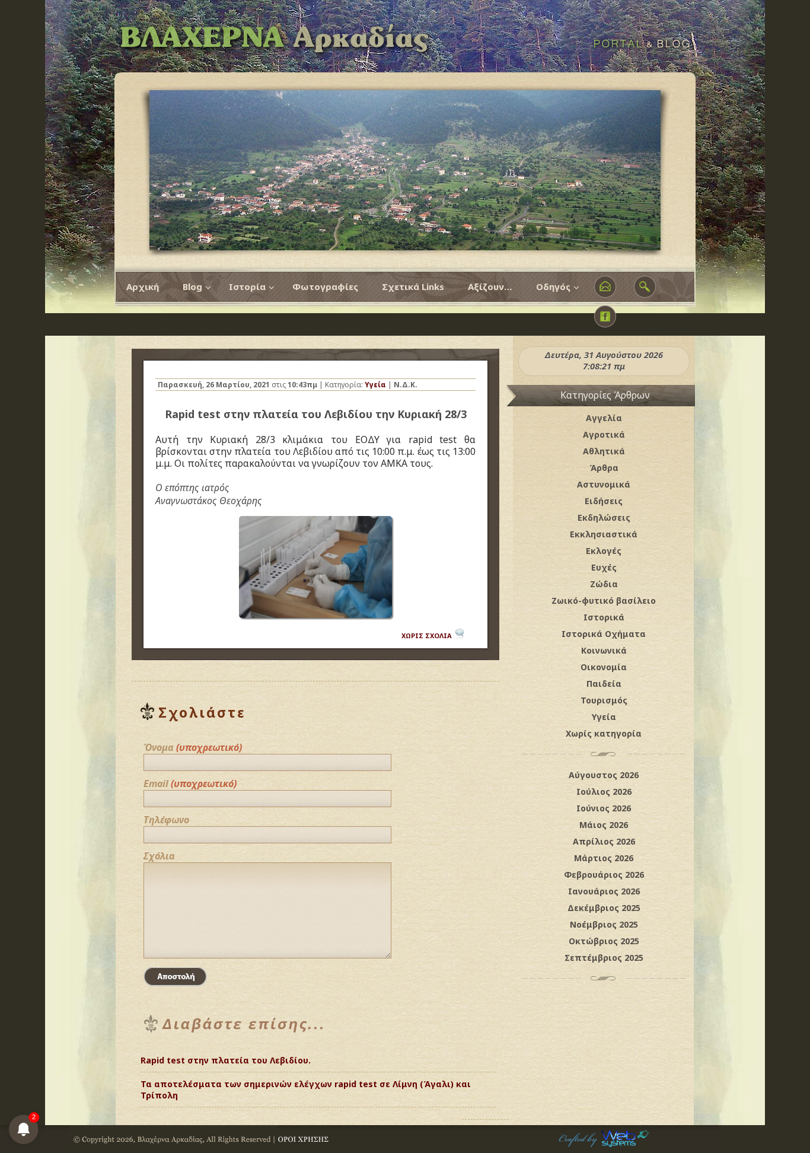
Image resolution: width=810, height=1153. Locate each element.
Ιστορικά (603, 617)
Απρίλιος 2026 (604, 841)
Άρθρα (603, 467)
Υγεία (375, 385)
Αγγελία (604, 417)
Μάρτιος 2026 (603, 858)
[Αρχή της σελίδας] (485, 1090)
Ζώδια (604, 584)
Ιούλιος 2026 (604, 791)
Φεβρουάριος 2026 (604, 874)
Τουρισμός (604, 700)
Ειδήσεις (604, 501)
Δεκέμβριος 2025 (603, 907)
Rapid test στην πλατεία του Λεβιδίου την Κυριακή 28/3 (316, 414)
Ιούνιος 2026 (603, 808)
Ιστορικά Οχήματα (604, 633)
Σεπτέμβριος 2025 (604, 957)
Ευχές (604, 567)
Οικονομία (604, 667)
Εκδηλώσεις (604, 517)
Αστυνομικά (603, 484)
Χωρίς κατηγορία (604, 733)
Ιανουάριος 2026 (604, 891)
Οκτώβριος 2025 (604, 941)
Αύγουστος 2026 (604, 775)
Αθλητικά (604, 451)
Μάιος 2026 (603, 824)
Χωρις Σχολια (426, 635)
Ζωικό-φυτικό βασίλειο (603, 600)
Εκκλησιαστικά (603, 534)
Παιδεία (603, 683)
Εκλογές (603, 550)
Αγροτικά (604, 434)
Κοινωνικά (604, 650)
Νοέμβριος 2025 (604, 924)
